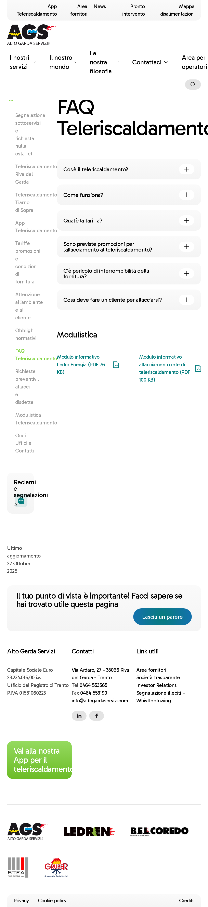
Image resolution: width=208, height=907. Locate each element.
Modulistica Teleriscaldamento (24, 419)
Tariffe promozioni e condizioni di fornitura (24, 262)
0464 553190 (93, 693)
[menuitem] (23, 62)
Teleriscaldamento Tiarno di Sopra (24, 202)
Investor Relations (156, 685)
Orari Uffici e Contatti (24, 443)
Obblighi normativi (24, 334)
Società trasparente (158, 677)
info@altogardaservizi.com (100, 701)
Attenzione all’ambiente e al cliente (24, 306)
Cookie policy (52, 900)
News (100, 6)
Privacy (21, 900)
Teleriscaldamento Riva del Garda (24, 174)
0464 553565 (93, 685)
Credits (186, 900)
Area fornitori (151, 670)
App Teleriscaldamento (24, 227)
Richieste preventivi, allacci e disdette (24, 386)
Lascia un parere (167, 616)
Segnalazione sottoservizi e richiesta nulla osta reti (24, 134)
